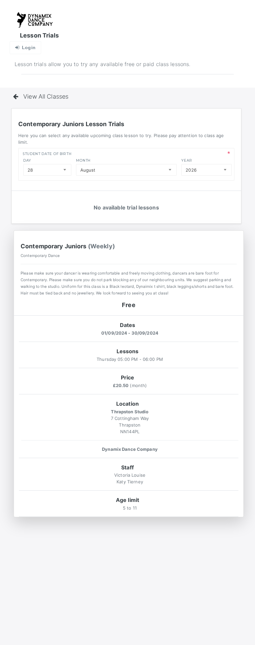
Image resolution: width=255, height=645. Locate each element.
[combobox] (47, 170)
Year (186, 160)
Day (27, 160)
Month (83, 160)
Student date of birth (47, 154)
